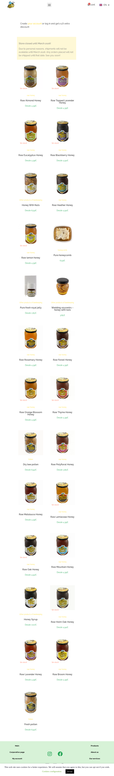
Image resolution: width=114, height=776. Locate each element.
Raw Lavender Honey (31, 674)
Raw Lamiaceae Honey (62, 517)
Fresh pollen (30, 724)
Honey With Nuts (31, 205)
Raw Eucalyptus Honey (30, 155)
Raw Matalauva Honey (31, 514)
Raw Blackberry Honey (62, 155)
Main (17, 746)
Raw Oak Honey (30, 569)
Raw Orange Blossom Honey (30, 413)
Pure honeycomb (62, 255)
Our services (94, 758)
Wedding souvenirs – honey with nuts (62, 308)
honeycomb (62, 250)
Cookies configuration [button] (51, 771)
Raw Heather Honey (62, 205)
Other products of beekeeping (30, 200)
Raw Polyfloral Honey (62, 464)
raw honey (31, 95)
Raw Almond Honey (30, 100)
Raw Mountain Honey (62, 567)
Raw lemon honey (30, 257)
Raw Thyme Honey (62, 412)
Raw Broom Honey (62, 674)
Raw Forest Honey (62, 360)
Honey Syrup (31, 619)
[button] (49, 5)
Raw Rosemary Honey (30, 360)
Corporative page (17, 752)
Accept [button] (69, 771)
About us (94, 752)
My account (17, 758)
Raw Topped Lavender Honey (62, 101)
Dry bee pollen (30, 464)
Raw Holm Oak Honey (62, 622)
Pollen (30, 459)
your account (35, 23)
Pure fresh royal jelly (31, 307)
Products (95, 746)
